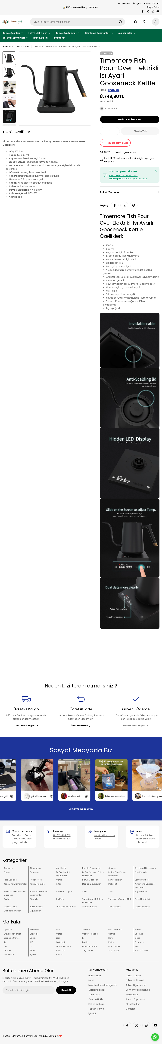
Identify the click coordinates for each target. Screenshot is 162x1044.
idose (137, 938)
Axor (58, 929)
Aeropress (8, 868)
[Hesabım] (135, 22)
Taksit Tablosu (109, 192)
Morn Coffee (114, 946)
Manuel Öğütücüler (91, 884)
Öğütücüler (35, 910)
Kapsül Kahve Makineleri (15, 884)
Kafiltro (85, 942)
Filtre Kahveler (141, 872)
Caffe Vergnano (90, 933)
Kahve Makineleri (90, 879)
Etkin (58, 938)
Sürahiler (34, 899)
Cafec (59, 933)
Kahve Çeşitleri (142, 879)
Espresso (34, 872)
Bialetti (138, 929)
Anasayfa (8, 46)
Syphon (7, 899)
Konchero (139, 942)
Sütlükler (60, 899)
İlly (5, 942)
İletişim (137, 3)
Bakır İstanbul (115, 929)
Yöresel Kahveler (142, 906)
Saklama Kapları (64, 891)
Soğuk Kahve (141, 891)
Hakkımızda (124, 3)
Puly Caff (60, 950)
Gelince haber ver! (129, 119)
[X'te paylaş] (124, 205)
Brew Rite (34, 933)
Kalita (111, 942)
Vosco (59, 954)
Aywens (86, 929)
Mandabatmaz (63, 946)
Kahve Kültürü (151, 3)
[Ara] (120, 22)
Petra (32, 950)
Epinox (33, 938)
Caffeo (111, 933)
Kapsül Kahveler (37, 884)
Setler (84, 891)
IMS (31, 942)
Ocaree (7, 950)
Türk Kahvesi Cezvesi (66, 906)
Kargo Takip (153, 7)
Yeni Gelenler (114, 906)
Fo (83, 938)
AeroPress (34, 929)
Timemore (113, 89)
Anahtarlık (61, 868)
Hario (110, 938)
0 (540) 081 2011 (62, 838)
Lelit (5, 946)
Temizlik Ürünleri (142, 899)
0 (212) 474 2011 (62, 835)
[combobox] (77, 22)
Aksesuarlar (23, 46)
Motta (137, 946)
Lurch (32, 946)
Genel (59, 879)
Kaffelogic (61, 942)
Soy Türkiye (113, 950)
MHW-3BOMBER (89, 946)
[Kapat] (156, 171)
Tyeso (33, 954)
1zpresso (8, 929)
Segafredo (87, 950)
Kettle (58, 884)
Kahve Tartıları (115, 879)
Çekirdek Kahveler (12, 910)
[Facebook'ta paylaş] (114, 205)
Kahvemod (17, 1036)
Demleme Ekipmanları (145, 868)
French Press (36, 879)
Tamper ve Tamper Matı (119, 899)
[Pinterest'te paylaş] (133, 205)
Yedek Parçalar (89, 906)
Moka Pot (112, 884)
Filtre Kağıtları (10, 879)
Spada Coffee (141, 950)
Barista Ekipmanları (91, 868)
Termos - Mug (10, 906)
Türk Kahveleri (36, 906)
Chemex (112, 868)
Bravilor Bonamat (12, 933)
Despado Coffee (11, 938)
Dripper (7, 872)
